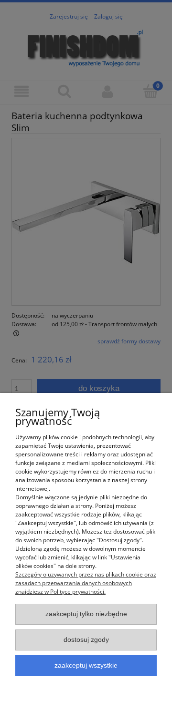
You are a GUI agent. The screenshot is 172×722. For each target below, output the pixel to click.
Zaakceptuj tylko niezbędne (86, 614)
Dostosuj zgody (86, 639)
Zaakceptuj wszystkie (86, 665)
